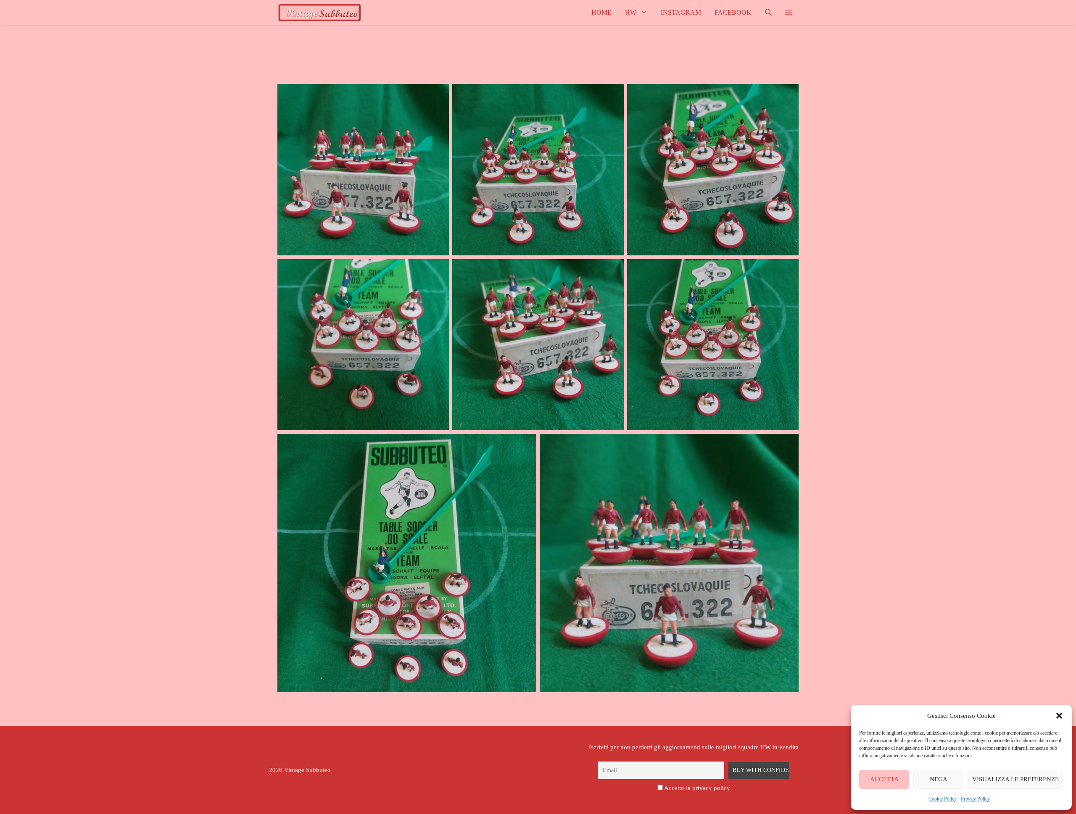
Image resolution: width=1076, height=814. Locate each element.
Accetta (884, 779)
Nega (938, 779)
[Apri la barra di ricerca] (768, 12)
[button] (1059, 716)
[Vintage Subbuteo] (319, 12)
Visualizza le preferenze (1015, 779)
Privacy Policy (975, 799)
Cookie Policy (942, 799)
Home (601, 12)
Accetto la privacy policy (697, 788)
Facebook (733, 12)
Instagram (681, 12)
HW (630, 12)
